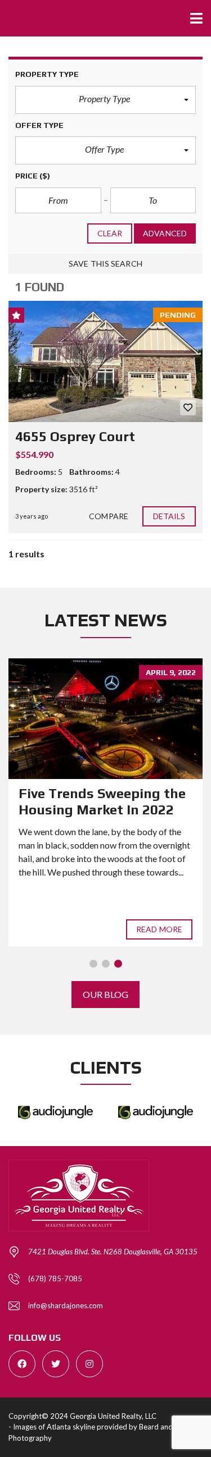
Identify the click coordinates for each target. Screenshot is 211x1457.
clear (110, 233)
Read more (159, 929)
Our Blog (106, 994)
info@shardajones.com (65, 1305)
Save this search (105, 263)
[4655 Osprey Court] (105, 361)
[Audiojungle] (55, 1112)
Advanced (165, 233)
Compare (108, 516)
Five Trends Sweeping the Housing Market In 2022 (102, 801)
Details (169, 516)
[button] (105, 100)
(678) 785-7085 (55, 1278)
